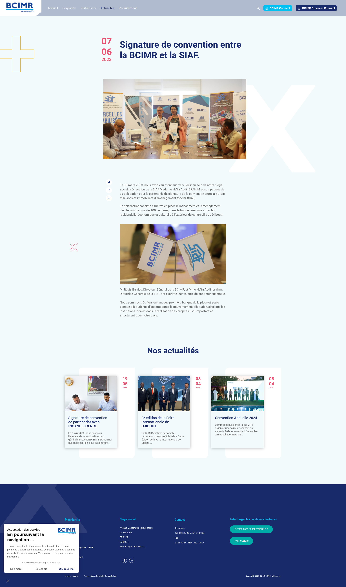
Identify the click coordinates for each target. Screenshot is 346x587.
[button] (7, 581)
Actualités (107, 8)
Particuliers (88, 8)
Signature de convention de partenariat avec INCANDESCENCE (87, 422)
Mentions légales (71, 576)
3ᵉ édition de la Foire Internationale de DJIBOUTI (158, 422)
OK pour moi (66, 568)
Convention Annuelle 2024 (236, 418)
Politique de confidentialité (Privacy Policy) (100, 576)
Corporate (69, 8)
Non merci (16, 568)
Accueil (53, 8)
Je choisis (41, 568)
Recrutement (128, 8)
